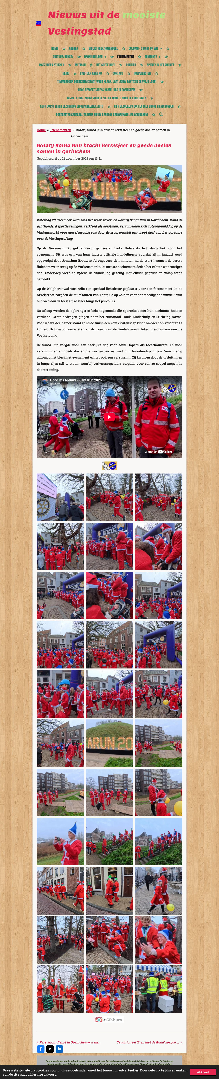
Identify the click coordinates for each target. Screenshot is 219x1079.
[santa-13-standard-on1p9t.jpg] (158, 595)
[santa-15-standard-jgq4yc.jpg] (109, 645)
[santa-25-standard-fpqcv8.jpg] (109, 792)
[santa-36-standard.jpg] (158, 940)
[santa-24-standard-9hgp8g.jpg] (60, 792)
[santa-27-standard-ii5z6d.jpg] (60, 841)
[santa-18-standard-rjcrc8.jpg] (109, 694)
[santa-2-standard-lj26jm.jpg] (109, 497)
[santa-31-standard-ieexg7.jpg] (60, 890)
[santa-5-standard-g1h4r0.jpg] (60, 546)
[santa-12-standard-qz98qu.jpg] (109, 595)
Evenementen (60, 129)
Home (41, 129)
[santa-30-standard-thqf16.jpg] (158, 841)
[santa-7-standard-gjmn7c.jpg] (109, 546)
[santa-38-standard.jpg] (109, 989)
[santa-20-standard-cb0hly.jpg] (60, 743)
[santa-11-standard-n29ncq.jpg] (60, 595)
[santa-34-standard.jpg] (60, 940)
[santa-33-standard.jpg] (158, 890)
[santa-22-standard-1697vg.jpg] (158, 743)
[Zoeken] (161, 114)
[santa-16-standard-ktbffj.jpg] (158, 645)
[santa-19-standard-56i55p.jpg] (158, 694)
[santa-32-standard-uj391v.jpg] (109, 890)
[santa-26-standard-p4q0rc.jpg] (158, 792)
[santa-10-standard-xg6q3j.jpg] (158, 546)
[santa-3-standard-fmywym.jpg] (158, 497)
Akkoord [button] (203, 1072)
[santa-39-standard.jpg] (158, 989)
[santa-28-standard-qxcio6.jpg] (109, 841)
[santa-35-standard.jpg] (109, 940)
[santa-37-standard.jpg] (60, 989)
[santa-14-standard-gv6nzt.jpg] (60, 645)
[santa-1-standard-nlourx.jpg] (60, 497)
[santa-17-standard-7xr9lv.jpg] (60, 694)
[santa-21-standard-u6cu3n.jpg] (109, 743)
